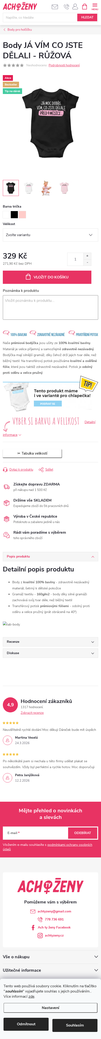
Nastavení (50, 1007)
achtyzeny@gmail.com (54, 911)
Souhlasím (75, 1025)
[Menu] (95, 6)
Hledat (87, 17)
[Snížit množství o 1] (87, 262)
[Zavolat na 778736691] (67, 7)
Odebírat (82, 833)
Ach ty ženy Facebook (54, 927)
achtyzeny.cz (54, 935)
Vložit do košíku (51, 277)
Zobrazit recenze (32, 713)
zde (31, 996)
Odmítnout (26, 1024)
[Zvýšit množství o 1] (87, 256)
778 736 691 (54, 919)
